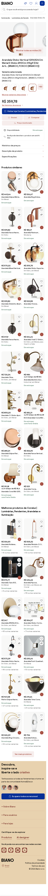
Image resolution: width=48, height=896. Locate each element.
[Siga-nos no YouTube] (17, 850)
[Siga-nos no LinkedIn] (24, 850)
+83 (40, 87)
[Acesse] (36, 3)
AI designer (23, 837)
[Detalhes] (19, 192)
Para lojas (8, 823)
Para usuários (10, 815)
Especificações (9, 157)
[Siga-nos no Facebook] (10, 850)
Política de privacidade (35, 863)
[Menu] (42, 3)
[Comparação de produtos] (25, 3)
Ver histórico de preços (11, 105)
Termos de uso (38, 866)
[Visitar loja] (17, 39)
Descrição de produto (12, 151)
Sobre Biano (9, 806)
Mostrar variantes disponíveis (14, 95)
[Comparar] (19, 179)
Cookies (41, 860)
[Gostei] (19, 174)
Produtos (6, 837)
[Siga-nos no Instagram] (3, 850)
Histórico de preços (11, 145)
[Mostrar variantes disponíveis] (32, 88)
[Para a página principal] (7, 3)
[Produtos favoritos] (30, 3)
